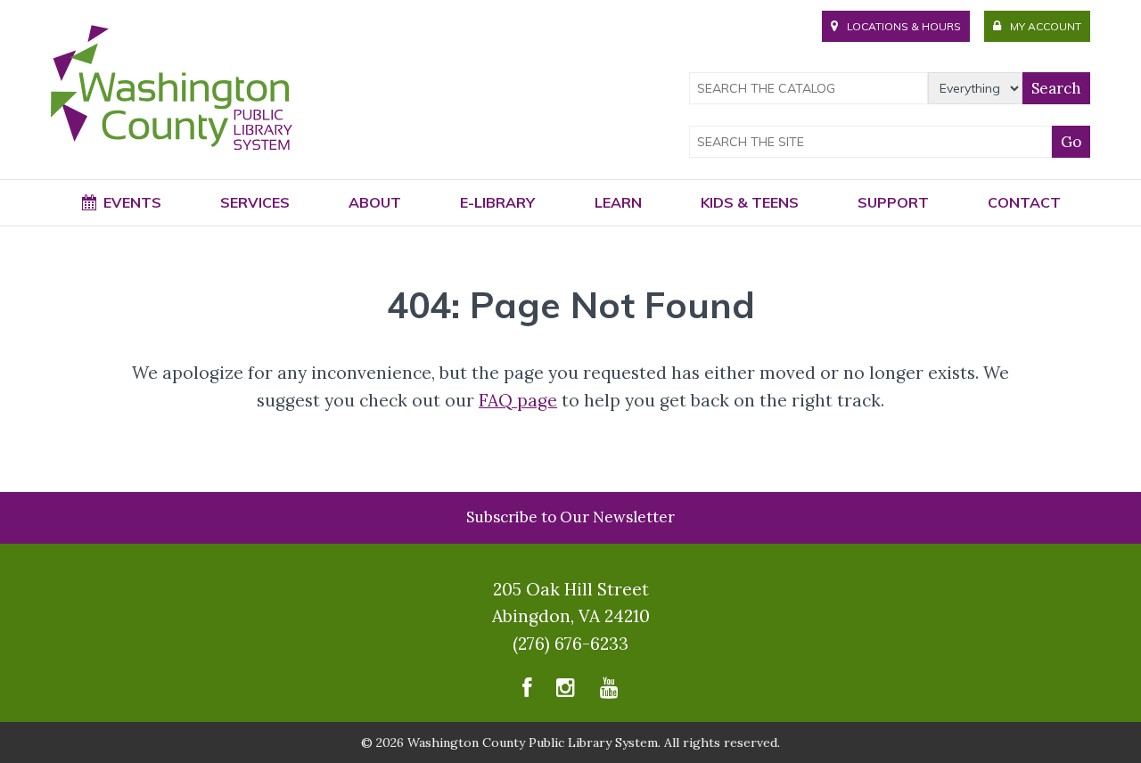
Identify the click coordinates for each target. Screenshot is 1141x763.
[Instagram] (566, 692)
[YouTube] (609, 692)
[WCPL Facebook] (527, 692)
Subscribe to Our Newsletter (570, 517)
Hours (904, 26)
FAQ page (518, 400)
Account (1045, 26)
